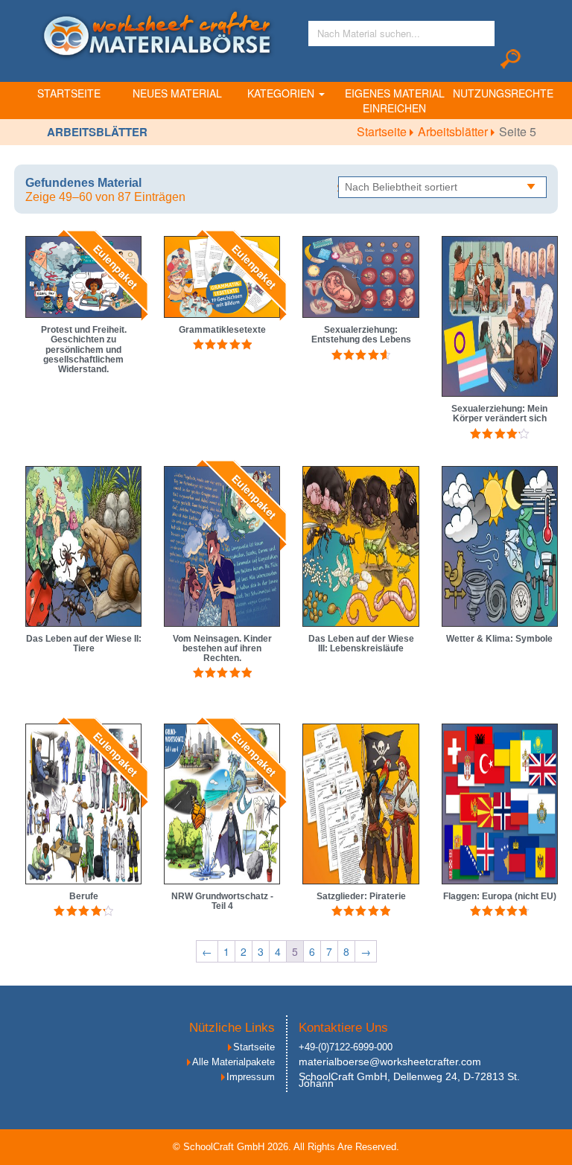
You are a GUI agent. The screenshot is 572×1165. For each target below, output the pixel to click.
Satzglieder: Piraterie (361, 896)
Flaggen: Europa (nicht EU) (499, 896)
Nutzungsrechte (503, 93)
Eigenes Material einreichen (395, 100)
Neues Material (177, 93)
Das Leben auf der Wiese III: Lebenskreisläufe (361, 643)
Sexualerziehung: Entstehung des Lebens (361, 335)
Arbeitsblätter (454, 131)
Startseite (69, 93)
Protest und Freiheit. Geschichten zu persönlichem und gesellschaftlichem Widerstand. (84, 349)
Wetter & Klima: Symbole (499, 638)
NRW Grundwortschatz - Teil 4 (222, 901)
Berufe (83, 896)
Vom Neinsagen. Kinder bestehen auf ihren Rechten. (222, 648)
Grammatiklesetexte (222, 330)
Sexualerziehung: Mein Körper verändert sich (499, 413)
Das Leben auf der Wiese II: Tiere (84, 643)
